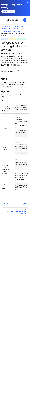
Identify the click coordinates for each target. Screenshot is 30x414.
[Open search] (24, 20)
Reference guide (19, 26)
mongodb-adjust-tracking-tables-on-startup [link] (13, 34)
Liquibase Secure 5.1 (7, 26)
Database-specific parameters (10, 28)
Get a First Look (8, 11)
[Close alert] (27, 2)
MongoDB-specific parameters (10, 31)
